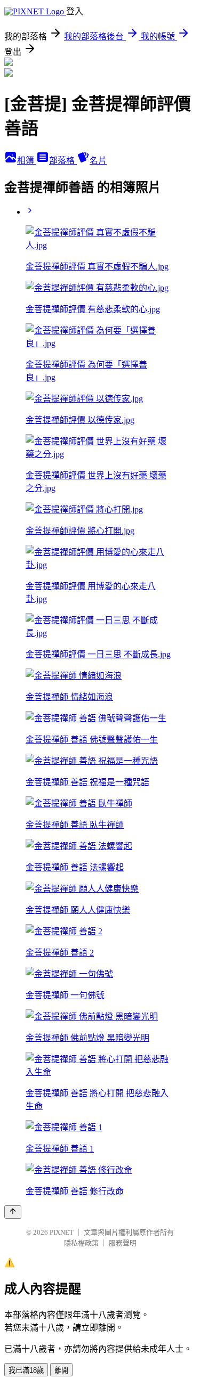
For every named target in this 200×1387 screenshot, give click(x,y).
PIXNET (62, 1232)
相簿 (26, 160)
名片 (98, 160)
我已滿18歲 (26, 1370)
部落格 (63, 160)
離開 (61, 1370)
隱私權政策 (81, 1243)
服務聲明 (123, 1243)
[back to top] (12, 1212)
